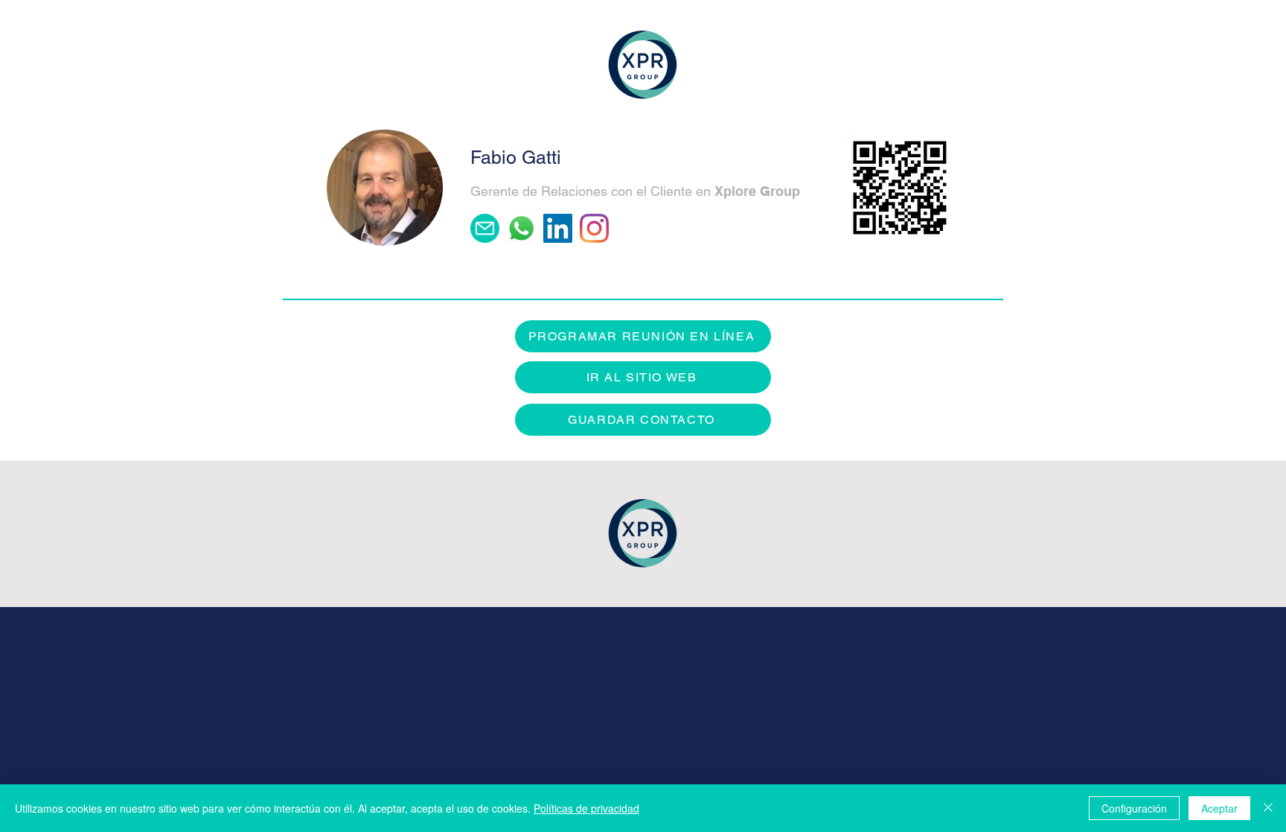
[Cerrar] (1268, 808)
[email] (484, 228)
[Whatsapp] (521, 228)
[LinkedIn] (557, 228)
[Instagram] (594, 228)
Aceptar (1219, 808)
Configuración (1134, 808)
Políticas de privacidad (586, 808)
